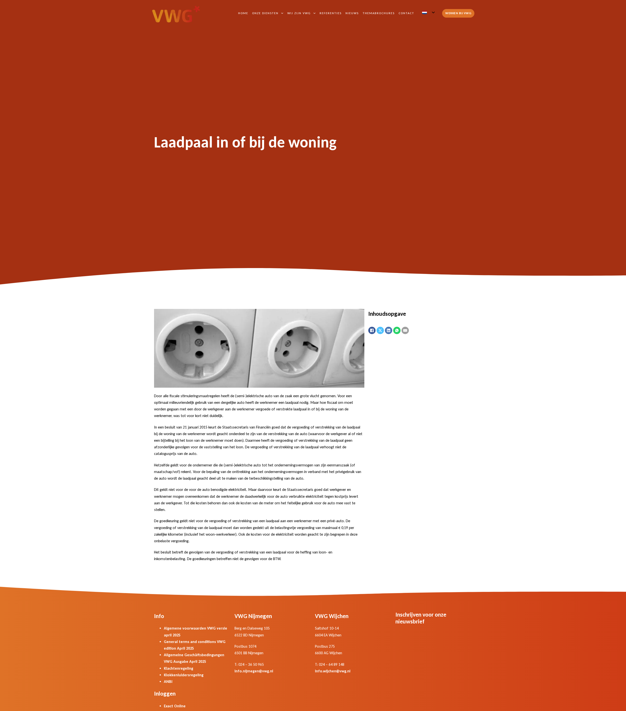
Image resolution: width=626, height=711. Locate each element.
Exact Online (175, 706)
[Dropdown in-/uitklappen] (282, 13)
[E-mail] (405, 330)
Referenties (331, 13)
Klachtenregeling (178, 668)
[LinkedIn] (388, 330)
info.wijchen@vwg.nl (332, 671)
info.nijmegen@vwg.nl (254, 671)
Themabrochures (379, 13)
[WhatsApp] (397, 330)
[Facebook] (372, 330)
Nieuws (352, 13)
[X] (380, 330)
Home (243, 13)
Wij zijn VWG (299, 13)
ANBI (168, 681)
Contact (406, 13)
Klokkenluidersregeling (183, 675)
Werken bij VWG (458, 13)
